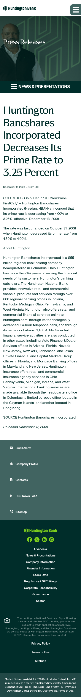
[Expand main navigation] (75, 9)
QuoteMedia (49, 679)
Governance (40, 594)
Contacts (19, 480)
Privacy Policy (40, 643)
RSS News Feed (23, 496)
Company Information (40, 562)
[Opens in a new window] (29, 539)
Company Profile (24, 464)
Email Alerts (20, 448)
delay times (61, 683)
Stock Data (40, 575)
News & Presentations (41, 555)
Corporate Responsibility (40, 588)
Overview (40, 549)
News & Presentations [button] (43, 87)
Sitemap (18, 512)
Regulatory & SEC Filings (40, 581)
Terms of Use (40, 652)
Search (40, 600)
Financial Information (41, 568)
